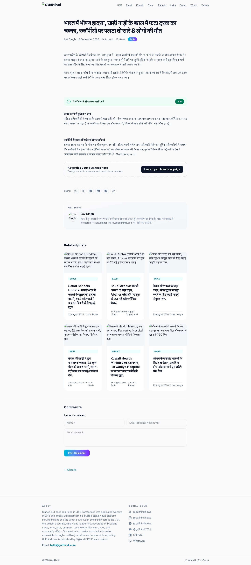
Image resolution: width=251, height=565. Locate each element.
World (193, 5)
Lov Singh (70, 39)
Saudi (129, 5)
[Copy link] (113, 191)
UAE (119, 5)
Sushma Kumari (132, 384)
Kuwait (140, 5)
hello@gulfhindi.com (63, 545)
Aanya (95, 314)
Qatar (151, 5)
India (173, 5)
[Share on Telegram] (106, 191)
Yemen (205, 5)
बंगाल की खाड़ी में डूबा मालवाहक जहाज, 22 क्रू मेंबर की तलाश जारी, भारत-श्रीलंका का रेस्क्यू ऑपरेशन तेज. (83, 367)
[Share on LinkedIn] (98, 191)
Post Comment (77, 452)
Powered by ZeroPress (197, 560)
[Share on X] (83, 191)
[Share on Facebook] (91, 191)
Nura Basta (91, 384)
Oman (183, 5)
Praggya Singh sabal (132, 313)
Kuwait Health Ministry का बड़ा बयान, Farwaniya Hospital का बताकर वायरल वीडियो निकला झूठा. (125, 367)
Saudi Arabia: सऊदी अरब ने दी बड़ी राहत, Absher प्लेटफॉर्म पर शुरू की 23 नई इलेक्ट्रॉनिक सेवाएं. (125, 294)
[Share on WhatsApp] (76, 191)
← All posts (70, 469)
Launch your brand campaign (162, 169)
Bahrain (162, 5)
